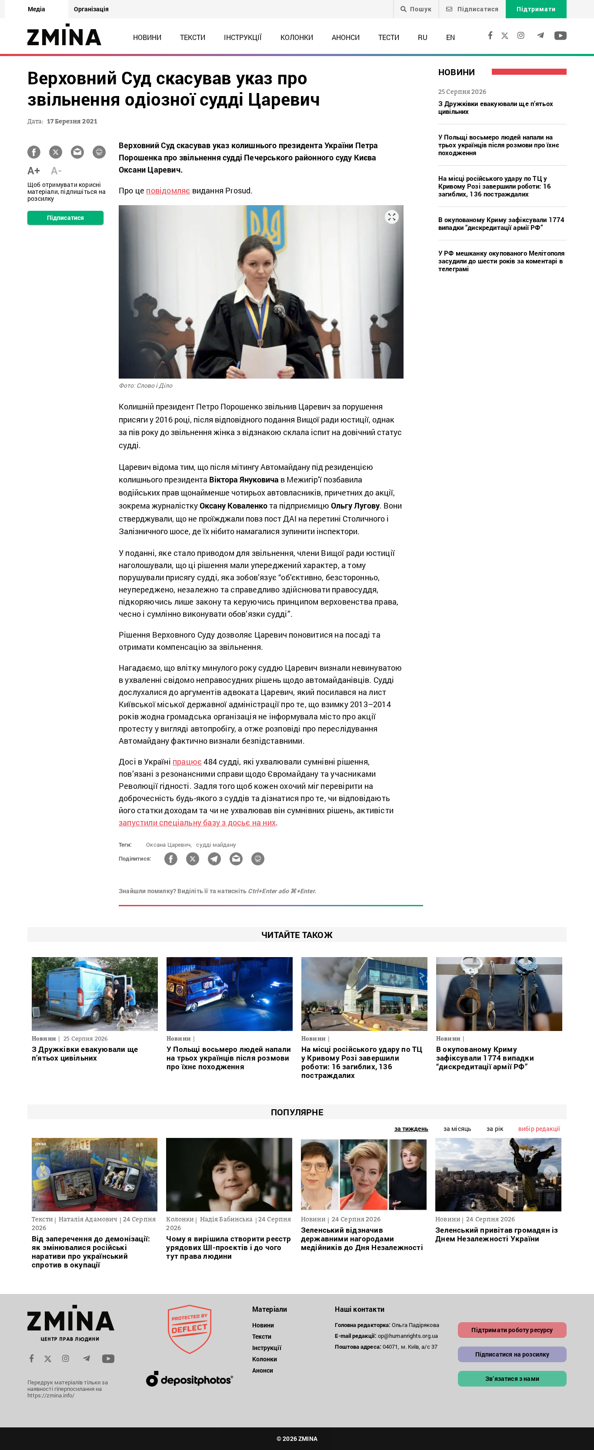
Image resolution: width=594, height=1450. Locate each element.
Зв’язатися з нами (512, 1378)
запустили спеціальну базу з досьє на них (197, 822)
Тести (388, 37)
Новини (147, 37)
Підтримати (536, 9)
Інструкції (243, 37)
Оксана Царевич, (169, 844)
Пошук (421, 9)
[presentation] (43, 1172)
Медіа (36, 9)
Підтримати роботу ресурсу (512, 1330)
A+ (33, 170)
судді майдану (216, 844)
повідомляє (168, 190)
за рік (495, 1128)
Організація (91, 9)
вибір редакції (539, 1128)
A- (56, 170)
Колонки (296, 37)
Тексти (192, 37)
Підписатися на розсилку (512, 1354)
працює (187, 761)
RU (422, 37)
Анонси (346, 37)
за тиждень (411, 1128)
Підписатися (477, 9)
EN (450, 37)
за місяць (457, 1128)
